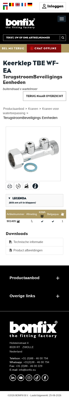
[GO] (63, 37)
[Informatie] (35, 186)
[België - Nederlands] (11, 4)
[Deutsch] (30, 4)
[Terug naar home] (20, 23)
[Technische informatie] (27, 186)
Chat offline (45, 48)
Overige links (22, 296)
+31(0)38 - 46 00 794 (36, 362)
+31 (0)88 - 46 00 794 (34, 358)
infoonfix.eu (27, 369)
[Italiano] (5, 8)
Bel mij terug (13, 48)
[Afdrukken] (9, 186)
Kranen (33, 108)
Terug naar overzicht (44, 96)
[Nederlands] (5, 4)
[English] (17, 4)
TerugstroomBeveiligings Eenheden (30, 118)
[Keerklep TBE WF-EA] (33, 154)
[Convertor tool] (18, 186)
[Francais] (23, 4)
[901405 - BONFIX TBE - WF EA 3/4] (18, 221)
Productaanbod (13, 108)
